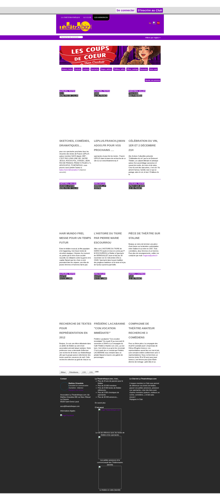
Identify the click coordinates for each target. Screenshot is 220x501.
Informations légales (67, 411)
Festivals (77, 69)
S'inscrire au (149, 10)
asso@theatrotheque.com (70, 406)
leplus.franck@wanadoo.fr (69, 170)
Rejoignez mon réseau (76, 390)
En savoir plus (100, 403)
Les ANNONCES (101, 17)
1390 (84, 372)
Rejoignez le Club (136, 399)
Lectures (85, 69)
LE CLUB (87, 17)
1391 (91, 372)
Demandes (144, 69)
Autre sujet (153, 69)
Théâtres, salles (119, 69)
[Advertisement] (27, 3)
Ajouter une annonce (153, 80)
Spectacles (95, 69)
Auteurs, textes (67, 69)
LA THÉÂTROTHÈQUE (70, 17)
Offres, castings (132, 69)
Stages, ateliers (106, 69)
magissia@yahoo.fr (150, 255)
